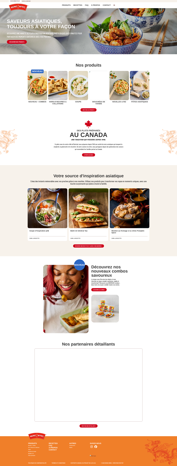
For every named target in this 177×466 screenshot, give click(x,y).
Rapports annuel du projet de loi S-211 (83, 463)
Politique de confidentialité (37, 463)
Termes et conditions (58, 463)
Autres (72, 443)
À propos (95, 5)
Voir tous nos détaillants (88, 426)
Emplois (70, 447)
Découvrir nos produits (16, 42)
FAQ (86, 5)
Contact (107, 5)
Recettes (77, 5)
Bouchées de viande (32, 451)
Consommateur (15, 1)
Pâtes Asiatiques (31, 455)
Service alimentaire (26, 1)
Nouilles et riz (31, 453)
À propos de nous (88, 155)
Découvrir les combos (99, 290)
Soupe (29, 449)
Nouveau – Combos (32, 445)
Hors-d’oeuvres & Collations (33, 447)
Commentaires (72, 445)
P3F (122, 463)
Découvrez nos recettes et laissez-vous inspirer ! (88, 246)
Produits (66, 5)
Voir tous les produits (88, 110)
